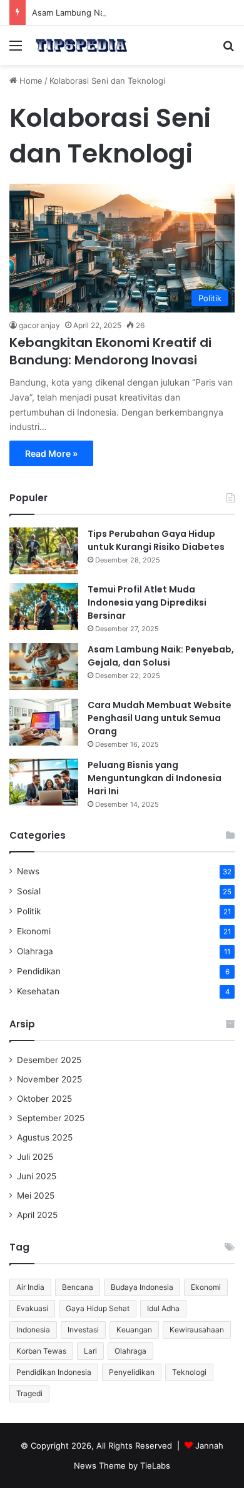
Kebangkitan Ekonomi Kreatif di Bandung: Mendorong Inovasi (110, 351)
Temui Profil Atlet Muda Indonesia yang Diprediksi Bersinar (147, 602)
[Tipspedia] (81, 45)
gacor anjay (39, 325)
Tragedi (29, 1393)
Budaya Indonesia (142, 1287)
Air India (30, 1287)
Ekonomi (34, 931)
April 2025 (37, 1215)
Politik (29, 911)
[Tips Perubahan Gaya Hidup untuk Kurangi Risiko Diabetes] (43, 550)
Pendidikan (39, 971)
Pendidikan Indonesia (53, 1372)
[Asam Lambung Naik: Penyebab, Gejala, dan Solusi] (43, 666)
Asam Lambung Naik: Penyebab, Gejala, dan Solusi (130, 12)
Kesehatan (38, 991)
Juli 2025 (35, 1157)
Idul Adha (163, 1308)
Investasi (83, 1329)
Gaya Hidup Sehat (98, 1308)
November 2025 (49, 1079)
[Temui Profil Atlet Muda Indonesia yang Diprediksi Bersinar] (43, 606)
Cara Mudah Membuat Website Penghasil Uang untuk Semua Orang (159, 718)
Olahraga (35, 951)
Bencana (77, 1287)
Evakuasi (32, 1308)
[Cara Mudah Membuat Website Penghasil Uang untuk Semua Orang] (43, 722)
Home (30, 81)
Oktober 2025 (44, 1099)
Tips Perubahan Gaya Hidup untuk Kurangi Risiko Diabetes (156, 540)
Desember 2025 (49, 1060)
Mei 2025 (35, 1196)
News (28, 871)
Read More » (51, 453)
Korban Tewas (41, 1351)
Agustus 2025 (45, 1137)
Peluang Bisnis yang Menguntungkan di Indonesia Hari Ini (154, 778)
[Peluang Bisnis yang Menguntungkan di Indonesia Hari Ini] (43, 782)
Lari (90, 1351)
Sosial (29, 891)
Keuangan (134, 1329)
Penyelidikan (132, 1372)
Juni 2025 (36, 1176)
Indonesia (33, 1329)
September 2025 (50, 1118)
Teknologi (189, 1372)
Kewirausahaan (197, 1329)
